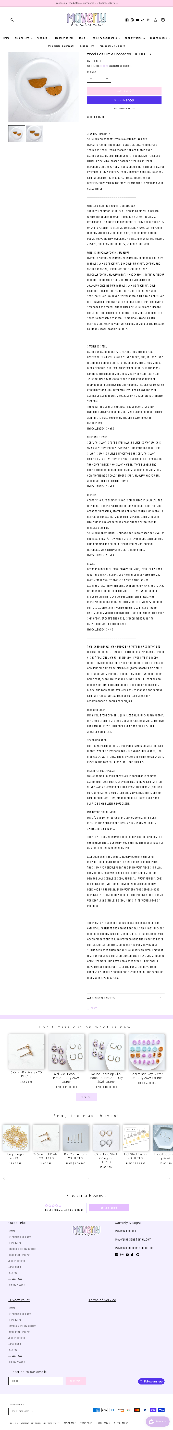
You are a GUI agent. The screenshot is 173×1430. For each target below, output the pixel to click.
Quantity (91, 72)
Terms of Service (102, 1300)
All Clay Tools (15, 1278)
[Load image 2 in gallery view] (34, 134)
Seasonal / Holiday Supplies (22, 1249)
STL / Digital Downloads (19, 1237)
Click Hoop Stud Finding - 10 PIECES (105, 1158)
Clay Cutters (14, 1243)
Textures (12, 1272)
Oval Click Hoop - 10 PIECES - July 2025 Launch (67, 1078)
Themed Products (17, 1284)
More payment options (124, 108)
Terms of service (103, 1423)
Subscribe (76, 1381)
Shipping (104, 66)
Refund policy (70, 1423)
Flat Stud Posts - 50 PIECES (135, 1156)
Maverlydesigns (22, 1423)
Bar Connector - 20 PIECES (75, 1156)
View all (86, 1097)
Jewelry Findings (16, 1261)
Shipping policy (121, 1423)
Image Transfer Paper (19, 1255)
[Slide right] (169, 1178)
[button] (12, 20)
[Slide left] (3, 1178)
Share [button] (94, 1008)
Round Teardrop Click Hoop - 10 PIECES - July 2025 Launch (106, 1078)
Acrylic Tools (14, 1267)
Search (12, 1231)
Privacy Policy (19, 1300)
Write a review (109, 1207)
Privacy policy (86, 1423)
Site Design (36, 1423)
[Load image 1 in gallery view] (16, 134)
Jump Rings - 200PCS (15, 1156)
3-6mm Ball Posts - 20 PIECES (26, 1074)
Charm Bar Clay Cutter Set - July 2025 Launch (146, 1076)
